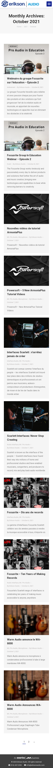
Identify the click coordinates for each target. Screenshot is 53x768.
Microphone (22, 237)
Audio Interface (13, 445)
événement (11, 87)
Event (9, 164)
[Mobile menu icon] (49, 3)
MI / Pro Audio (12, 237)
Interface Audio (13, 361)
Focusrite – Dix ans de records (25, 512)
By (23, 87)
